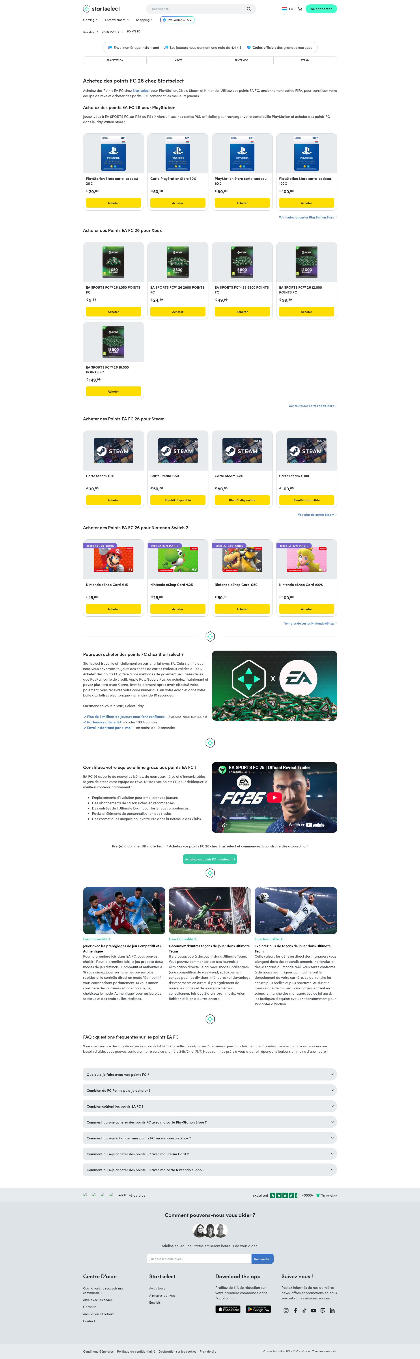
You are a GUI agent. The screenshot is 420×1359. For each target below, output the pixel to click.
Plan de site (208, 1351)
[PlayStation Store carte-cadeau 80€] (242, 153)
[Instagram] (286, 1310)
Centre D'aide (100, 1276)
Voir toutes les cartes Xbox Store (312, 405)
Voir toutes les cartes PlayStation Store (307, 217)
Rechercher (262, 1259)
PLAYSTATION (114, 60)
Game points (110, 31)
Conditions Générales (98, 1351)
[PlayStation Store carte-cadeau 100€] (306, 153)
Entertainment (115, 20)
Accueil (88, 31)
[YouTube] (313, 1310)
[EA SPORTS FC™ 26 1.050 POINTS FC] (113, 262)
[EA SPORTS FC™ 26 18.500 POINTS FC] (113, 342)
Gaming (89, 20)
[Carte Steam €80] (242, 450)
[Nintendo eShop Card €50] (242, 559)
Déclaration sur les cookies (177, 1351)
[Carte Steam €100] (307, 450)
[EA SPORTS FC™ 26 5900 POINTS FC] (242, 262)
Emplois (155, 1302)
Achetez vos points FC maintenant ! (210, 859)
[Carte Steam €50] (178, 450)
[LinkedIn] (332, 1310)
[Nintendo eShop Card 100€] (307, 559)
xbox (178, 60)
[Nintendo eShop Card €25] (178, 559)
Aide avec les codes (98, 1300)
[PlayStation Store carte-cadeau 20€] (113, 153)
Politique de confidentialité (136, 1351)
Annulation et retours (98, 1314)
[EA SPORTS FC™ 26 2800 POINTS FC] (177, 262)
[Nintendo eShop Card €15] (113, 559)
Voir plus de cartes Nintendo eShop (309, 623)
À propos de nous (162, 1295)
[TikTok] (304, 1310)
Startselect (141, 90)
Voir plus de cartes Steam (316, 514)
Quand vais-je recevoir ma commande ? (103, 1290)
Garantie (90, 1307)
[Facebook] (295, 1310)
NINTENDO (241, 60)
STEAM (305, 60)
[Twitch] (323, 1310)
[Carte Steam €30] (113, 450)
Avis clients (157, 1288)
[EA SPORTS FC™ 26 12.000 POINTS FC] (306, 262)
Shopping (143, 20)
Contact (89, 1321)
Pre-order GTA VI (180, 20)
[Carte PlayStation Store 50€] (178, 153)
